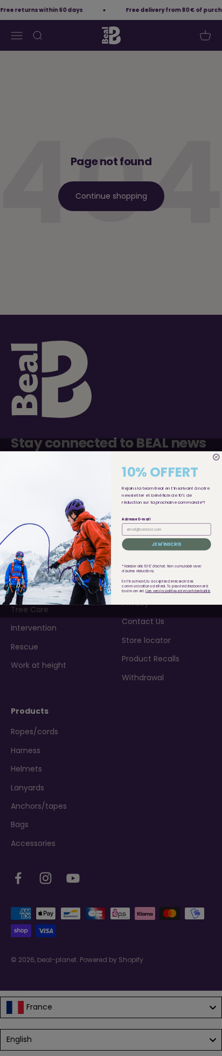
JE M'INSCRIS (167, 544)
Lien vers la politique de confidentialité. (177, 590)
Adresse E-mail (136, 519)
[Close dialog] (216, 457)
